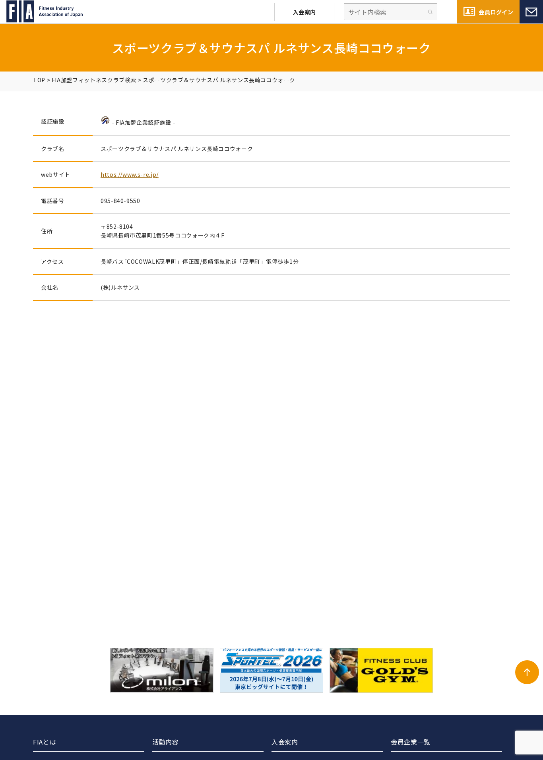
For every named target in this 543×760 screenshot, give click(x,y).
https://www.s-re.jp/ (130, 174)
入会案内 (304, 12)
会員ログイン (496, 12)
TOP (39, 80)
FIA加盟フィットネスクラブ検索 (94, 80)
